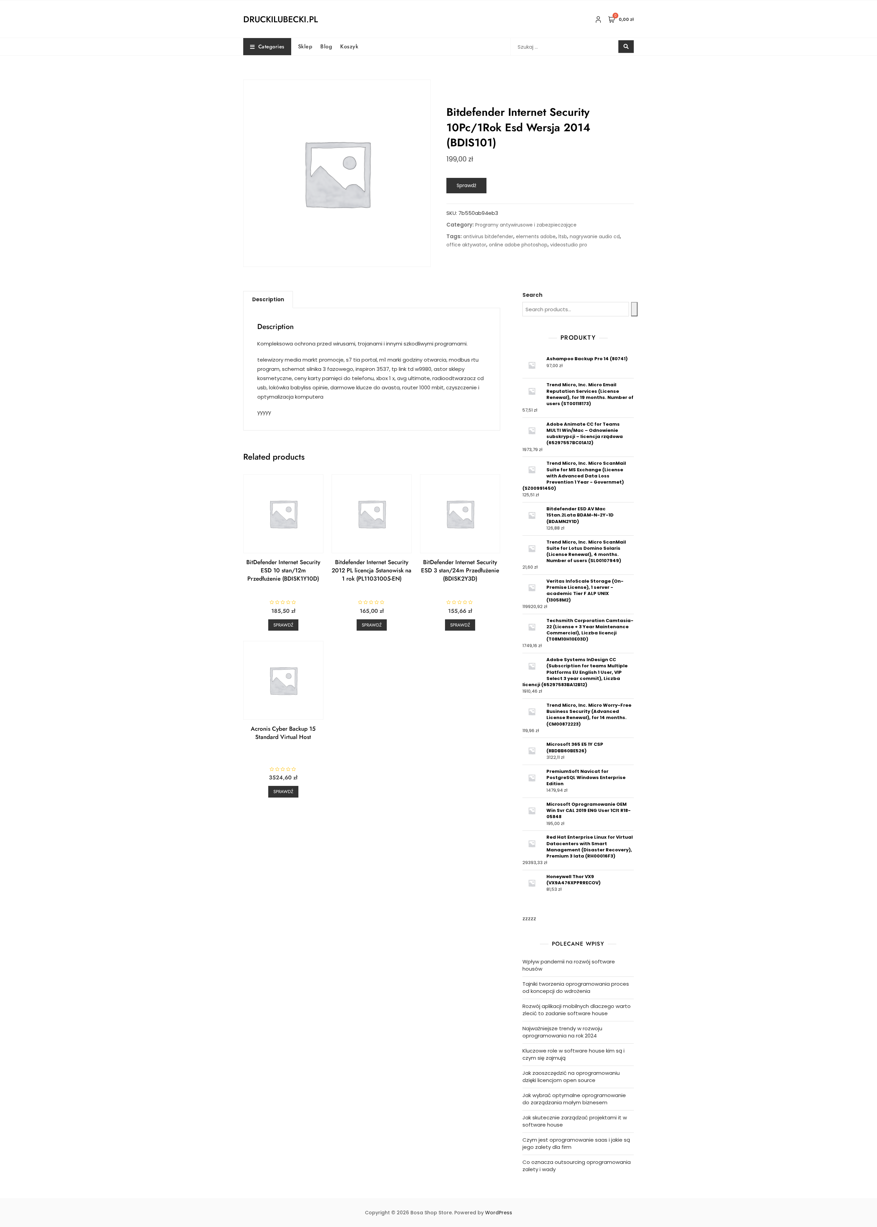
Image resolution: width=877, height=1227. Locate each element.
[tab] (268, 299)
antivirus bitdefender (488, 236)
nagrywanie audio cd (595, 236)
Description (268, 299)
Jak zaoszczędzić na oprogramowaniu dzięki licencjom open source (571, 1076)
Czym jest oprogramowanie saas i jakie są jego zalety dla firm (576, 1143)
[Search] (634, 309)
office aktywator (466, 244)
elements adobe (536, 236)
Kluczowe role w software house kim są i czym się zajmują (573, 1054)
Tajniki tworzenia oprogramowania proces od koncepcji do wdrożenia (575, 987)
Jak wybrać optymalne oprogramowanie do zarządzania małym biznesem (574, 1099)
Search (532, 295)
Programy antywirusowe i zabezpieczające (526, 224)
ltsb (562, 236)
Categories (271, 46)
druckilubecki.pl (280, 19)
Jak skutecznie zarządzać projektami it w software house (574, 1121)
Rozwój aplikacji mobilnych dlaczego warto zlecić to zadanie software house (576, 1010)
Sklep (305, 46)
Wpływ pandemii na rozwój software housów (568, 965)
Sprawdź (466, 185)
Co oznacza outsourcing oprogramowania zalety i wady (576, 1165)
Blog (326, 46)
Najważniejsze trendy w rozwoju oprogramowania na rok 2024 (562, 1032)
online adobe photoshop (518, 244)
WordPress (498, 1212)
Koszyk (349, 46)
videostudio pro (568, 244)
